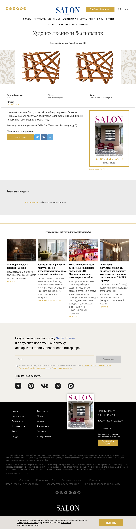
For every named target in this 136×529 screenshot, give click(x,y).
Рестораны (71, 24)
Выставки (42, 411)
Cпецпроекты (44, 436)
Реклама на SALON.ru (98, 169)
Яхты (51, 24)
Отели (59, 24)
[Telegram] (50, 137)
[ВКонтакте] (44, 137)
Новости (26, 19)
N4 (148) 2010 (13, 104)
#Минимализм (54, 300)
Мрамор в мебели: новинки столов (17, 266)
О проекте (24, 480)
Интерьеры (40, 19)
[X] (37, 137)
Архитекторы (70, 19)
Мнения (83, 24)
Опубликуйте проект (100, 9)
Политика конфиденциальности (102, 484)
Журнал (110, 19)
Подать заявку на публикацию (22, 484)
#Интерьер (42, 300)
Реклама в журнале (72, 480)
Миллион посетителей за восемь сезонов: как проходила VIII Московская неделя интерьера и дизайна (82, 271)
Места (83, 19)
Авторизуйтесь (31, 202)
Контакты (94, 480)
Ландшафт (54, 19)
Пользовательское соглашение (62, 484)
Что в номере (108, 428)
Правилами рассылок (62, 368)
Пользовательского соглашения (96, 365)
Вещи (92, 19)
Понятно (111, 523)
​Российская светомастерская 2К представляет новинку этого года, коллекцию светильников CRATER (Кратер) (113, 272)
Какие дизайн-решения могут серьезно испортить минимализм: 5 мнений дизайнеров (52, 269)
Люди (100, 19)
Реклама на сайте (46, 480)
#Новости (11, 281)
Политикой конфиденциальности (34, 368)
